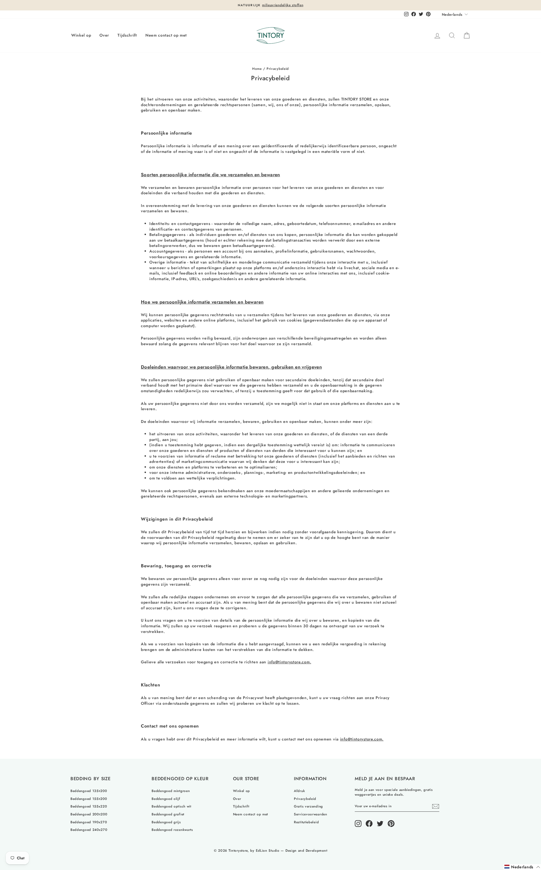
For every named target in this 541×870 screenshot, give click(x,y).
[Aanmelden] (435, 806)
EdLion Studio (268, 850)
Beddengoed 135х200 (88, 790)
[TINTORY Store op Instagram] (358, 823)
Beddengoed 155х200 (88, 798)
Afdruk (299, 790)
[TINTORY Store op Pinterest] (391, 823)
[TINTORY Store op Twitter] (380, 823)
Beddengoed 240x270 (88, 829)
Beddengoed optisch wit (171, 806)
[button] (522, 867)
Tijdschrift (127, 35)
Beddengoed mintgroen (171, 790)
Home (257, 68)
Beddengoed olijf (166, 798)
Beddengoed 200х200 (88, 814)
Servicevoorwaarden (310, 814)
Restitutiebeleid (306, 822)
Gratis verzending (308, 806)
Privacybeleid (305, 798)
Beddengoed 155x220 (88, 806)
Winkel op (81, 35)
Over (104, 35)
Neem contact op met (166, 35)
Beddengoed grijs (166, 822)
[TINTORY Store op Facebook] (369, 823)
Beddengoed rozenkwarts (172, 829)
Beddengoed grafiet (168, 814)
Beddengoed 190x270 (88, 822)
